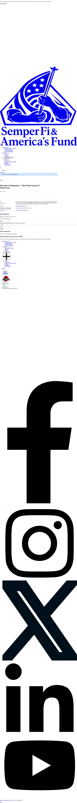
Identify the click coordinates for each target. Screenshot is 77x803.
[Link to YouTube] (39, 798)
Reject (5, 3)
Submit (1, 228)
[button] (0, 167)
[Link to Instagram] (39, 579)
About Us (4, 152)
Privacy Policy (10, 800)
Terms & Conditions (4, 800)
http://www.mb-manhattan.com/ (22, 210)
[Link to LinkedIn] (39, 731)
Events (1, 180)
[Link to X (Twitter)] (39, 660)
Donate (3, 170)
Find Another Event (14, 174)
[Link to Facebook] (39, 508)
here (16, 233)
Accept (1, 3)
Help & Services (5, 147)
